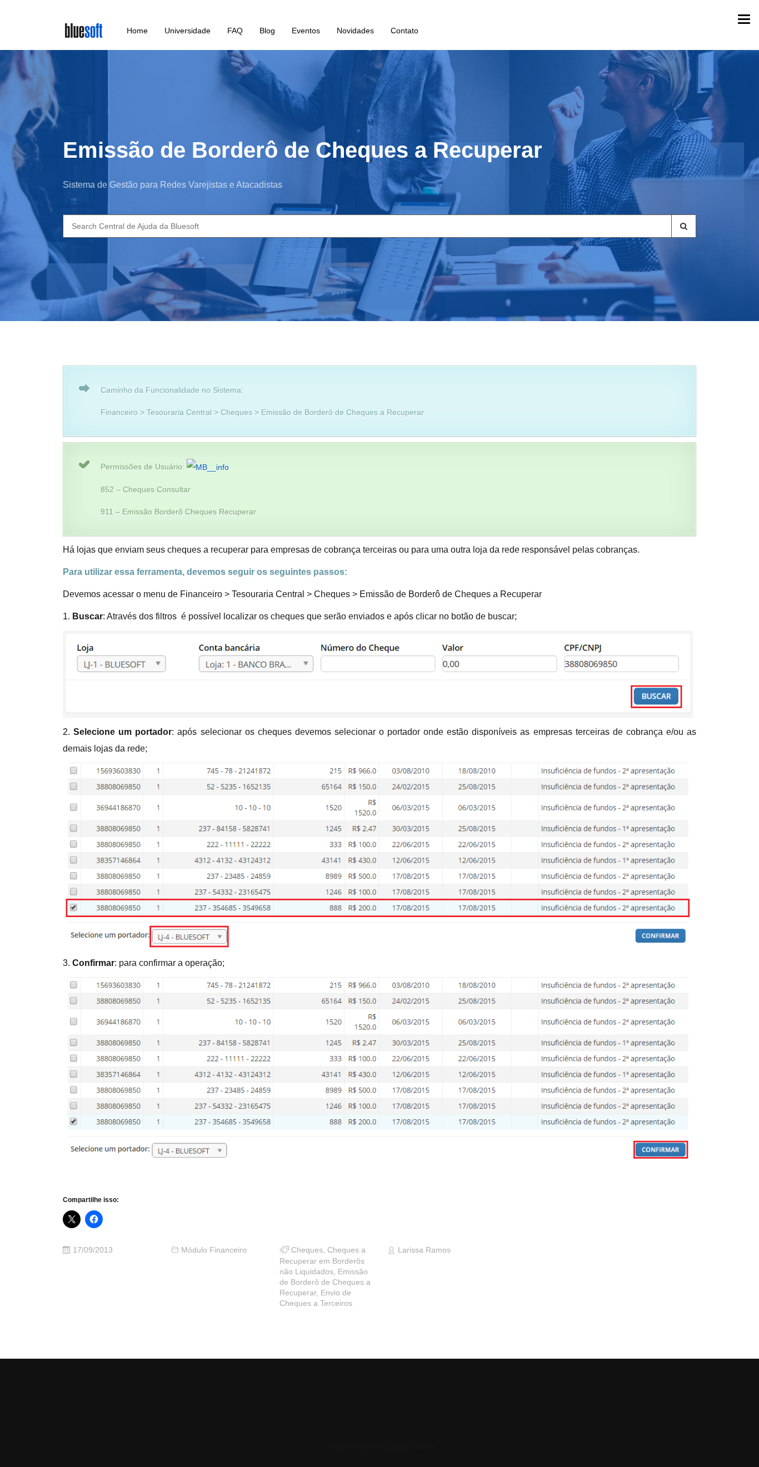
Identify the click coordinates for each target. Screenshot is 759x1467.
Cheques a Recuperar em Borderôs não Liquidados (322, 1260)
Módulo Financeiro (214, 1250)
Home (137, 30)
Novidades (355, 30)
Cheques (307, 1250)
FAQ (235, 30)
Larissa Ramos (424, 1250)
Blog (267, 30)
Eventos (306, 30)
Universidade (187, 30)
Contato (404, 30)
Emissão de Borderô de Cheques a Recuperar (325, 1282)
